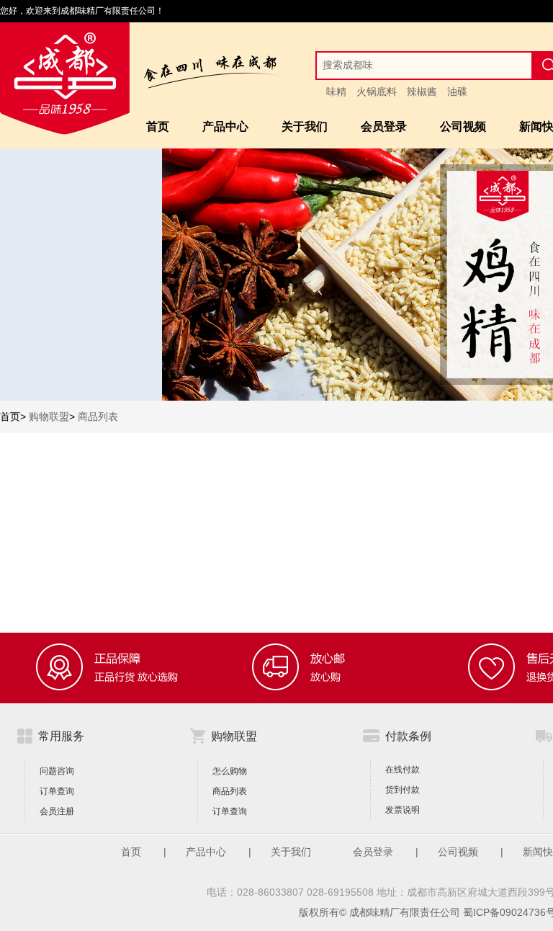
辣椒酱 (422, 91)
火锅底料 (376, 91)
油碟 (457, 91)
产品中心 (225, 126)
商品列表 (98, 416)
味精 (336, 91)
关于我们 (305, 126)
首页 (157, 126)
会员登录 (384, 126)
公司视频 (463, 126)
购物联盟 (49, 416)
